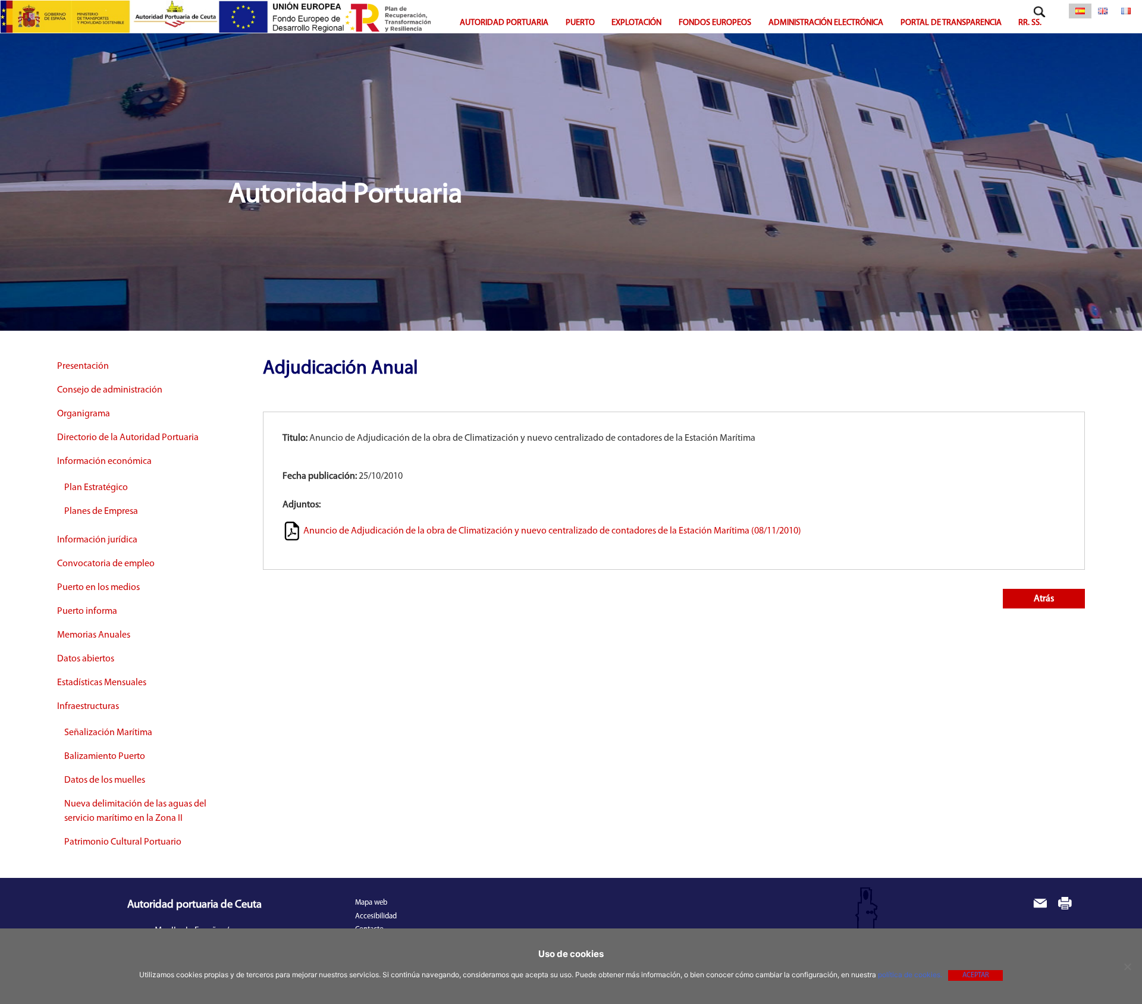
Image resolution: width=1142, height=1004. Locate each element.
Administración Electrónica (825, 22)
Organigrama (83, 414)
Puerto (580, 22)
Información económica (104, 461)
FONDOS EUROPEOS (715, 22)
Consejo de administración (109, 390)
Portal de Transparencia (951, 22)
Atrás (1044, 599)
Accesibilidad (376, 916)
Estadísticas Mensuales (101, 683)
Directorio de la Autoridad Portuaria (128, 438)
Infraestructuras (88, 706)
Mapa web (371, 902)
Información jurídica (97, 540)
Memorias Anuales (93, 635)
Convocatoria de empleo (106, 564)
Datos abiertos (85, 659)
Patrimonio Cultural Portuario (122, 842)
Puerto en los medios (98, 587)
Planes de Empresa (101, 511)
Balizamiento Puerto (104, 756)
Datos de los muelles (104, 780)
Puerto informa (87, 611)
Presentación (83, 366)
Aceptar (975, 975)
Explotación (636, 22)
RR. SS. (1029, 22)
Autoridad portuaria (504, 22)
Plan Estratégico (96, 487)
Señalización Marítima (108, 733)
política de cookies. (910, 974)
